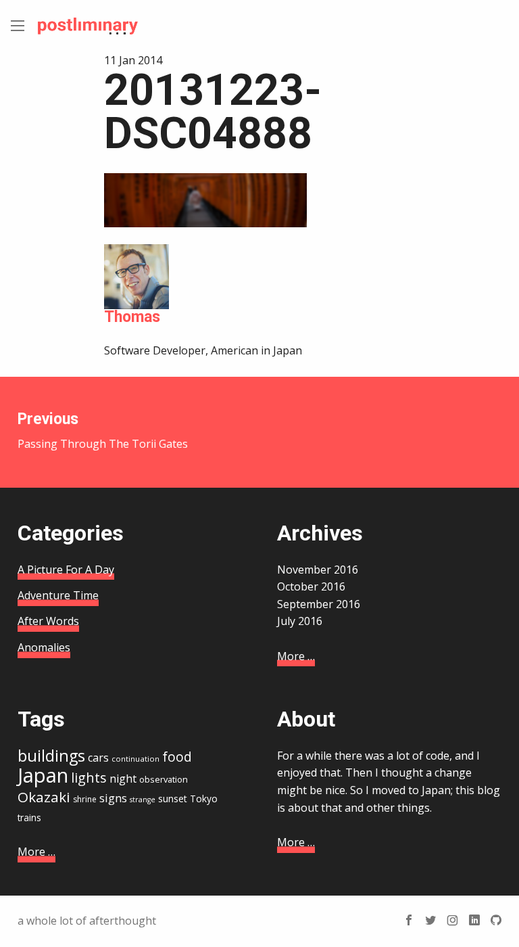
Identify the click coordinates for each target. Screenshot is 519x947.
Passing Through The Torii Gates (103, 430)
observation (163, 779)
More (296, 656)
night (123, 778)
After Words (48, 621)
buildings (51, 755)
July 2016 (299, 621)
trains (29, 817)
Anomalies (44, 647)
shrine (85, 799)
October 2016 (311, 586)
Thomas (132, 317)
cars (98, 757)
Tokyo (204, 798)
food (177, 757)
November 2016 (317, 569)
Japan (43, 775)
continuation (135, 759)
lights (89, 777)
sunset (172, 798)
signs (113, 798)
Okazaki (44, 796)
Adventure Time (58, 595)
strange (142, 799)
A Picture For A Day (66, 569)
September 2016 (318, 604)
